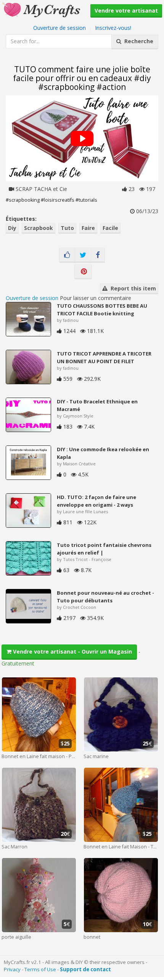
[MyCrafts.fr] (42, 9)
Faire (88, 228)
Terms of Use (40, 969)
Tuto (67, 228)
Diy (12, 228)
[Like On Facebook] (67, 255)
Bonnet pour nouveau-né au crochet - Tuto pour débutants (105, 596)
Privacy (12, 969)
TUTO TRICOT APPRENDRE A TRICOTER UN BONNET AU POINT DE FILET (104, 357)
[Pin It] (83, 271)
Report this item (132, 288)
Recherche (137, 41)
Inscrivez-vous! (113, 27)
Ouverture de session (59, 27)
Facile (110, 228)
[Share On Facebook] (98, 255)
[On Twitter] (83, 255)
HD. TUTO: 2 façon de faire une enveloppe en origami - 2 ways (96, 501)
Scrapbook (38, 228)
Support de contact (85, 969)
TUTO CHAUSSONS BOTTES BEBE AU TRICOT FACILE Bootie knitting (102, 309)
